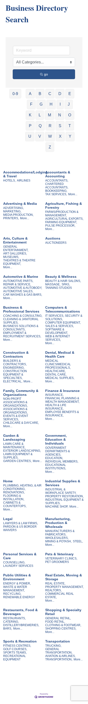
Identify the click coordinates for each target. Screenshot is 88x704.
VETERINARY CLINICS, (61, 558)
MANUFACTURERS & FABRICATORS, (60, 532)
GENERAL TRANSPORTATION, (58, 650)
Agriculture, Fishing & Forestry (63, 205)
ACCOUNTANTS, (56, 180)
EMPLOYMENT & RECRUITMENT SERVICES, (22, 334)
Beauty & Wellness (61, 277)
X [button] (60, 136)
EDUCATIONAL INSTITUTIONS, (55, 466)
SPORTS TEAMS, (15, 652)
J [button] (69, 104)
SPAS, (66, 284)
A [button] (30, 94)
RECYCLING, (12, 593)
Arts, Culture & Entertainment (15, 240)
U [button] (29, 136)
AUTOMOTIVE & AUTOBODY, (22, 288)
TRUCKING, (53, 645)
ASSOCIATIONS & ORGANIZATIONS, (15, 410)
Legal (7, 519)
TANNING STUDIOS (58, 288)
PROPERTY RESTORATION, (64, 496)
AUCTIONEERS (55, 242)
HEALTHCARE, (55, 371)
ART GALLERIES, (15, 253)
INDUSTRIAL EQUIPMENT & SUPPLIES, (64, 501)
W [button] (50, 136)
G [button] (41, 104)
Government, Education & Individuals (56, 439)
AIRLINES (23, 180)
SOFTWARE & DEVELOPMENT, (56, 331)
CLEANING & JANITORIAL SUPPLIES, (21, 320)
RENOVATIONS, (14, 492)
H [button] (51, 104)
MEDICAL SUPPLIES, (59, 378)
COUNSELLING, (14, 562)
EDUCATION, (54, 458)
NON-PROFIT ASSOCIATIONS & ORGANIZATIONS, (15, 402)
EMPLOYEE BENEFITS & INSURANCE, (62, 413)
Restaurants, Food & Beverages (20, 612)
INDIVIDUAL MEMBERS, (61, 461)
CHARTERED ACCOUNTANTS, (56, 185)
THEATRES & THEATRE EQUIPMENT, (19, 262)
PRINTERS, (11, 218)
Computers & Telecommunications (62, 309)
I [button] (60, 104)
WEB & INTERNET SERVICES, (57, 338)
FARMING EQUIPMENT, (61, 222)
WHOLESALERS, (56, 538)
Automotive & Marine (20, 277)
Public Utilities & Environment (17, 577)
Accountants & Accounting (57, 174)
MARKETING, (12, 211)
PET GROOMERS (57, 562)
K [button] (30, 115)
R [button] (50, 126)
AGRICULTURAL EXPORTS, (64, 218)
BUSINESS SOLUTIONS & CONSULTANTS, (20, 327)
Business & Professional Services (21, 309)
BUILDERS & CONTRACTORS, (15, 362)
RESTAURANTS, (14, 618)
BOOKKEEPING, (56, 191)
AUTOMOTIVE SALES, (18, 291)
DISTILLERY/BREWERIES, (21, 625)
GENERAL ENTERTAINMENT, (15, 248)
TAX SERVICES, (56, 194)
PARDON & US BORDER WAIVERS (20, 528)
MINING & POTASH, (58, 541)
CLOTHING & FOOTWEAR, (63, 625)
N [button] (59, 115)
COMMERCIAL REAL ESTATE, (59, 595)
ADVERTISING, (13, 208)
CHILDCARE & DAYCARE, (21, 423)
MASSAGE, (52, 284)
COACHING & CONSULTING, (22, 315)
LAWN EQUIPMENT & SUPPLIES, (18, 455)
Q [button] (40, 126)
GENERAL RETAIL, (58, 618)
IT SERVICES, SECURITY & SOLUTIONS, (63, 317)
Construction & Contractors (16, 354)
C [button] (49, 94)
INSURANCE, (54, 395)
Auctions (52, 238)
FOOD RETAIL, (55, 621)
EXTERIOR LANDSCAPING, (22, 450)
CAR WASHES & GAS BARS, (22, 294)
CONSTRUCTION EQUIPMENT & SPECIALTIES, (15, 374)
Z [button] (50, 147)
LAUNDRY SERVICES (18, 566)
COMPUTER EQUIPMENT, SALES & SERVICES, (63, 324)
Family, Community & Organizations (20, 393)
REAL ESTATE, (55, 583)
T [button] (69, 126)
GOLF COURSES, (15, 649)
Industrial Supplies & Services (62, 483)
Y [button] (70, 136)
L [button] (40, 115)
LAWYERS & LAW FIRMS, (20, 523)
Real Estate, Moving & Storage (63, 577)
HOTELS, (9, 180)
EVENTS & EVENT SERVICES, (15, 417)
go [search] (46, 74)
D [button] (59, 94)
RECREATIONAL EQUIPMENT (14, 657)
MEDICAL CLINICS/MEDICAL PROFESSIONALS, (58, 364)
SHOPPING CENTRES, (60, 628)
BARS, (7, 628)
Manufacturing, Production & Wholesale (58, 523)
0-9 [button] (15, 94)
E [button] (69, 94)
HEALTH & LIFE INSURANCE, (55, 406)
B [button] (40, 94)
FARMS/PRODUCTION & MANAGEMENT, (61, 213)
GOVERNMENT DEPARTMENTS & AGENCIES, (57, 451)
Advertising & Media (20, 204)
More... (72, 194)
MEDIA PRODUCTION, (18, 215)
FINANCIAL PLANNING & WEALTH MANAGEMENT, (62, 400)
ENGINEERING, (13, 367)
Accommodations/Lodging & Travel (25, 174)
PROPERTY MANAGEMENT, (64, 587)
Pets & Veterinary (59, 554)
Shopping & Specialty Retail (63, 612)
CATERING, (11, 621)
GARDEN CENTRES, (17, 461)
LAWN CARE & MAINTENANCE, (14, 445)
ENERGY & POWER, (17, 583)
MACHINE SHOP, (56, 506)
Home (8, 481)
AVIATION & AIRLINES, (60, 656)
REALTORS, (53, 590)
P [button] (30, 126)
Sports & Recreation (20, 641)
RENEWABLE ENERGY (19, 597)
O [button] (69, 115)
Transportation (57, 641)
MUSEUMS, (11, 257)
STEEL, (78, 541)
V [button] (39, 136)
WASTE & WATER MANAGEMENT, (15, 588)
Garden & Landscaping (14, 437)
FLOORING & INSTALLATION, (13, 497)
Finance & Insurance (62, 391)
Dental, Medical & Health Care (59, 354)
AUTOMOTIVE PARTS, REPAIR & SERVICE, (18, 282)
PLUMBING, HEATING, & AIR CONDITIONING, (22, 487)
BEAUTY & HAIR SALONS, (63, 281)
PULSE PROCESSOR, (60, 225)
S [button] (60, 126)
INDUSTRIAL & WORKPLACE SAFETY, (60, 491)
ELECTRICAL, (12, 381)
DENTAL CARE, (55, 374)
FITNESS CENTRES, (17, 645)
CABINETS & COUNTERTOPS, (14, 504)
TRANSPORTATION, (58, 659)
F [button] (31, 104)
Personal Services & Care (19, 556)
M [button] (49, 115)
